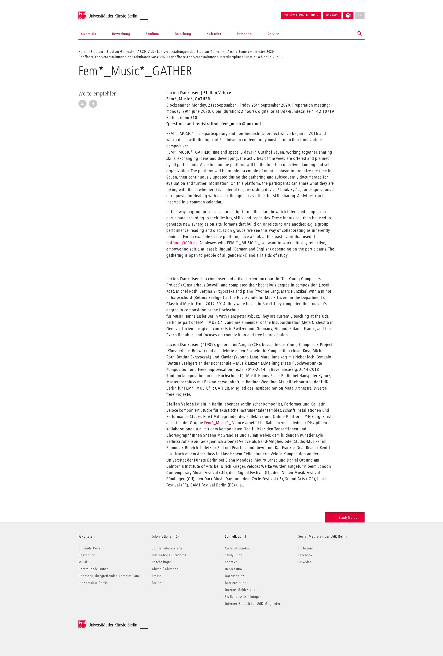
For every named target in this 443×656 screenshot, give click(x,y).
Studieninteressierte (167, 548)
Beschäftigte (161, 562)
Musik (83, 562)
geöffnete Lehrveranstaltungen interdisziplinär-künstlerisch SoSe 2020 (225, 56)
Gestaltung (86, 555)
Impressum (233, 569)
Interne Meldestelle (240, 589)
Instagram (306, 548)
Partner (157, 582)
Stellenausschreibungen (243, 596)
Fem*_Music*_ (217, 422)
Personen (244, 33)
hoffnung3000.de (182, 242)
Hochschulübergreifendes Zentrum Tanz (109, 575)
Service (273, 33)
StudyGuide (348, 517)
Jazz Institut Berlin (93, 582)
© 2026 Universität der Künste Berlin (102, 623)
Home (82, 51)
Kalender (214, 33)
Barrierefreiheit (236, 582)
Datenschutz (234, 575)
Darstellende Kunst (93, 569)
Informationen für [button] (299, 15)
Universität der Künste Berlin (96, 13)
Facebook (305, 555)
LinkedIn (304, 562)
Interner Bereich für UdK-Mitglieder (252, 603)
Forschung (183, 33)
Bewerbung (121, 33)
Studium (152, 33)
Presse (157, 575)
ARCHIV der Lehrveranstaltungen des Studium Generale (181, 51)
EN (360, 15)
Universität (87, 33)
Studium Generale (120, 51)
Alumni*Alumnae (165, 569)
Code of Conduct (238, 548)
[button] (360, 33)
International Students (169, 555)
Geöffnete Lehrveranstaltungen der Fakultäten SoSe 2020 (123, 56)
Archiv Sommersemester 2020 (250, 51)
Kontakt (332, 15)
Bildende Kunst (90, 548)
